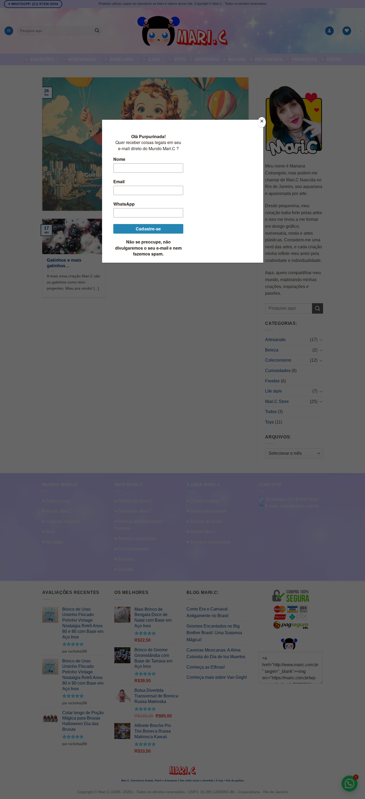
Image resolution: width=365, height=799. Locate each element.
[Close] (262, 122)
